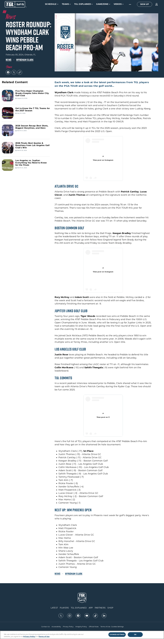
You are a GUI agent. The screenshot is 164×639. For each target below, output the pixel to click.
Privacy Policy (68, 626)
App (91, 608)
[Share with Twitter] (14, 72)
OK (135, 634)
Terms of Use (105, 626)
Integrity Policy (81, 626)
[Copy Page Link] (19, 72)
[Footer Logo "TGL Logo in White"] (82, 598)
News (8, 59)
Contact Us (45, 626)
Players (64, 608)
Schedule (51, 4)
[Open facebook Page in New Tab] (78, 615)
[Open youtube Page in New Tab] (86, 615)
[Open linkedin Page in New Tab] (104, 615)
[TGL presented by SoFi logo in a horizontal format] (15, 4)
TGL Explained (82, 4)
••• (130, 4)
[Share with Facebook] (8, 72)
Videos (118, 4)
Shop (110, 608)
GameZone (102, 4)
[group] (144, 4)
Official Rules (94, 626)
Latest (54, 608)
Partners (100, 608)
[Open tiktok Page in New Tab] (95, 615)
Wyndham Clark (24, 59)
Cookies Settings (117, 626)
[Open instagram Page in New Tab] (69, 615)
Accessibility (56, 626)
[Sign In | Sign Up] (156, 4)
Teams (65, 4)
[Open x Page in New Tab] (60, 615)
